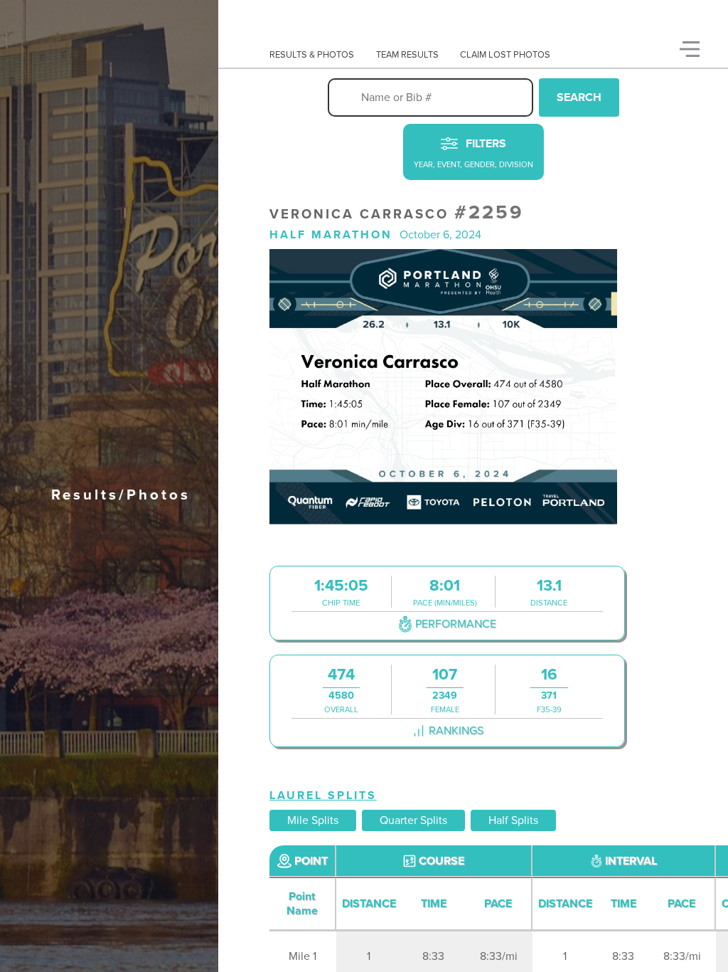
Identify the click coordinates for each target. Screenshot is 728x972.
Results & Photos (311, 54)
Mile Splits (312, 820)
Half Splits (513, 820)
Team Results (407, 54)
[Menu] (690, 49)
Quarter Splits (413, 820)
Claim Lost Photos (505, 54)
